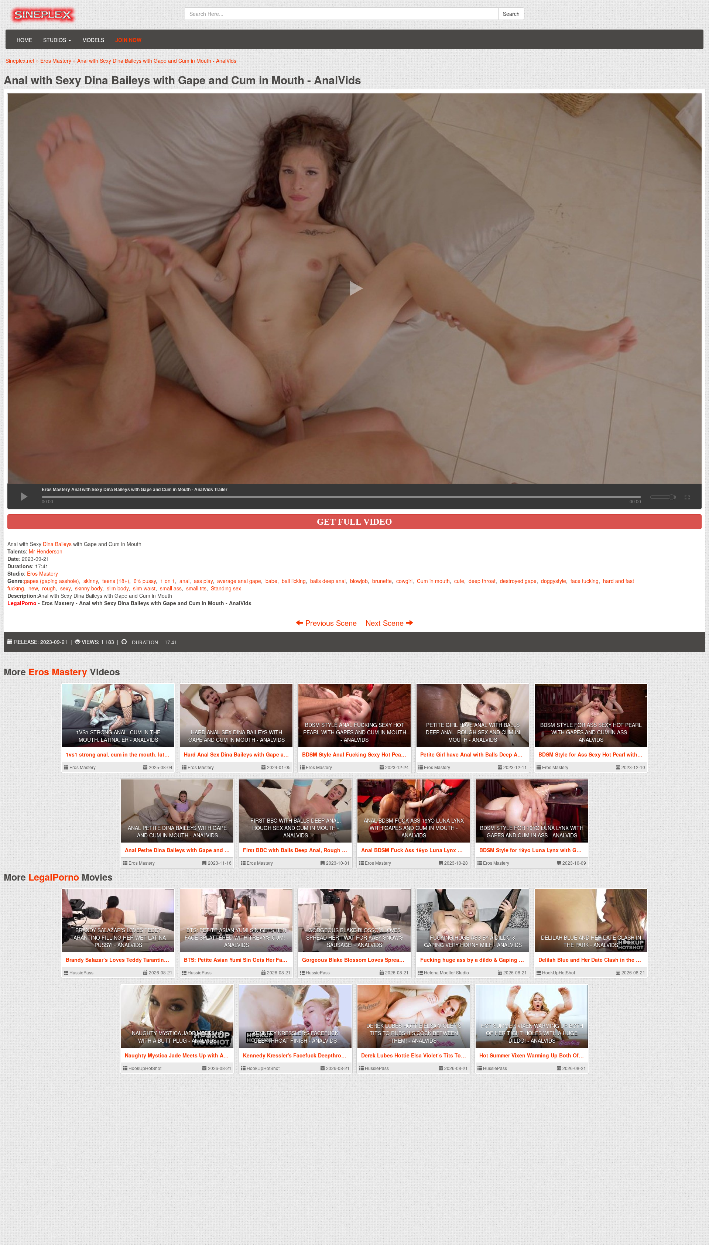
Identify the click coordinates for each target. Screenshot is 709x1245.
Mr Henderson (45, 551)
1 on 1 (167, 580)
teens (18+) (115, 580)
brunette (382, 580)
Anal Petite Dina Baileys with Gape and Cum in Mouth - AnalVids (177, 831)
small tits (196, 588)
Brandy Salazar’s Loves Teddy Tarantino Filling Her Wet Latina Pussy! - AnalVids (118, 937)
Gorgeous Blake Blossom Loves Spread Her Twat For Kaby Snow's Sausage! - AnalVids (354, 937)
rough (49, 588)
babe (271, 580)
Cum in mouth (433, 580)
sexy (65, 588)
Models (93, 40)
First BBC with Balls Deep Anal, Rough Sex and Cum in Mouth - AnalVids (295, 828)
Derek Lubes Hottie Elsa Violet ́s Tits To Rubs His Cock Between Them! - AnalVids (413, 1033)
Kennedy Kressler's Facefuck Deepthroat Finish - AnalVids (295, 1036)
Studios (55, 40)
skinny (90, 580)
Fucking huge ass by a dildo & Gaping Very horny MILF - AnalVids (473, 941)
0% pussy (145, 580)
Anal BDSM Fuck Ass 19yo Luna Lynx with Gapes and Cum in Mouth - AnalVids (414, 828)
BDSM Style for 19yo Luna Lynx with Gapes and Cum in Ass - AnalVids (531, 831)
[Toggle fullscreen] (687, 496)
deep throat (482, 580)
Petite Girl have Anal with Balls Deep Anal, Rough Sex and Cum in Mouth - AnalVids (473, 732)
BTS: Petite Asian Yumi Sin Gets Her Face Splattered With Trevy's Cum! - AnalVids (236, 937)
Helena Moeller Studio (446, 972)
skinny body (88, 588)
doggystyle (553, 580)
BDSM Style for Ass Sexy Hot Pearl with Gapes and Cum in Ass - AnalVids (591, 732)
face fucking (585, 580)
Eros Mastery (42, 573)
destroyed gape (518, 580)
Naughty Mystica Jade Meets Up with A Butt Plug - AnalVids (177, 1036)
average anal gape (239, 580)
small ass (171, 588)
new (33, 588)
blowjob (359, 580)
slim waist (144, 588)
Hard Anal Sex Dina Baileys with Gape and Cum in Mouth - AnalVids (236, 735)
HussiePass (80, 972)
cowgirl (404, 580)
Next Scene (386, 622)
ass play (203, 580)
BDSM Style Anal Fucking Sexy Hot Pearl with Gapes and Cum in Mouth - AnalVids (354, 732)
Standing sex (226, 588)
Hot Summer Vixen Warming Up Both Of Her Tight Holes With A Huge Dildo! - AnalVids (532, 1033)
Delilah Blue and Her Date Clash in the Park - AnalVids (591, 941)
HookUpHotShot (558, 972)
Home (24, 40)
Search (511, 13)
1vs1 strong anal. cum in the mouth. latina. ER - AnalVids (118, 735)
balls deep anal (328, 580)
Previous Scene (331, 622)
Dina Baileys (57, 544)
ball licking (294, 580)
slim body (118, 588)
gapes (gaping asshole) (51, 580)
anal (184, 580)
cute (459, 580)
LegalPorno (53, 877)
